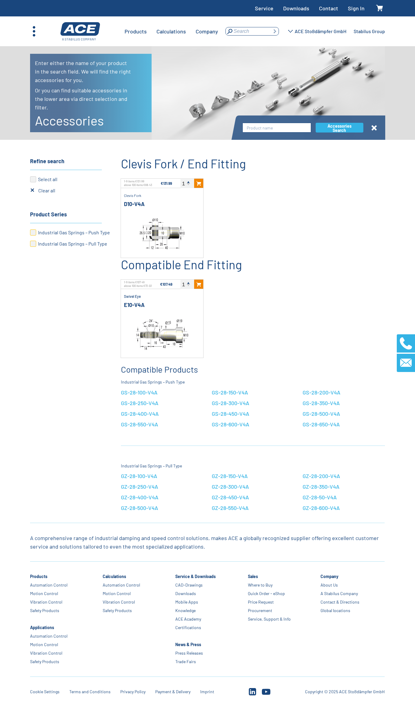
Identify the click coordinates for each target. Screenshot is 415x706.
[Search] (274, 31)
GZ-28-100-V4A (139, 476)
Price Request (261, 601)
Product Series (48, 214)
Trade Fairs (186, 661)
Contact (328, 8)
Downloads (296, 8)
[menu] (171, 31)
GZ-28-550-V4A (230, 508)
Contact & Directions (340, 601)
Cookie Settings (45, 691)
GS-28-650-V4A (321, 424)
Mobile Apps (187, 601)
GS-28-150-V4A (230, 392)
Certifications (188, 627)
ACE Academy (188, 619)
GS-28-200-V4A (321, 392)
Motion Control (44, 593)
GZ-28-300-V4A (230, 486)
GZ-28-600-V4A (321, 508)
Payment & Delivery (172, 691)
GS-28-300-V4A (230, 403)
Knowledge (186, 610)
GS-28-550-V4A (139, 424)
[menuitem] (136, 31)
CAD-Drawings (189, 584)
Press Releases (189, 653)
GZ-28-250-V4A (139, 486)
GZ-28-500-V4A (139, 508)
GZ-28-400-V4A (139, 497)
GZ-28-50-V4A (320, 497)
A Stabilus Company (339, 593)
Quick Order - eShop (266, 593)
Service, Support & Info (269, 619)
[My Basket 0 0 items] (379, 8)
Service (264, 8)
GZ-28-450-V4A (230, 497)
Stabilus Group (369, 31)
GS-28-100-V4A (139, 392)
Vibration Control (46, 601)
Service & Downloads (196, 576)
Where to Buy (260, 584)
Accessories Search (340, 128)
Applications (42, 627)
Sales (253, 576)
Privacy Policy (133, 691)
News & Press (188, 644)
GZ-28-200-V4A (321, 476)
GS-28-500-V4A (321, 413)
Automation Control (48, 584)
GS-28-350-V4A (321, 403)
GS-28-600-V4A (230, 424)
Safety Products (44, 610)
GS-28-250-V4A (139, 403)
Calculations (114, 576)
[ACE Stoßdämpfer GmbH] (80, 31)
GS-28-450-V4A (230, 413)
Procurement (260, 610)
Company (330, 576)
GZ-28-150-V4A (230, 476)
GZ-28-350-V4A (321, 486)
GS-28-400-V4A (140, 413)
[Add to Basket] (198, 183)
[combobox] (276, 128)
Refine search (47, 161)
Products (38, 576)
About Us (329, 584)
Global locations (336, 610)
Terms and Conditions (90, 691)
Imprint (207, 691)
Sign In (356, 8)
